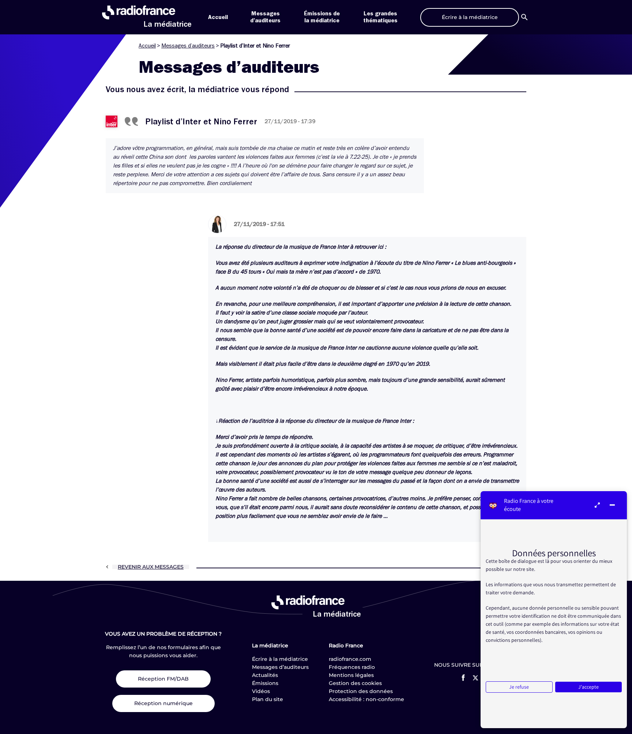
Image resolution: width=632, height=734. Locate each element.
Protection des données (361, 691)
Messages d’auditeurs (188, 46)
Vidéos (261, 691)
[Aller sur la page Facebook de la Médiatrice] (463, 677)
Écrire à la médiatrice (280, 659)
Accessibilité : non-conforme (366, 699)
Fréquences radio (352, 667)
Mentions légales (351, 675)
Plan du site (267, 699)
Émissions (265, 683)
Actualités (265, 675)
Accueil (218, 17)
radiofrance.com (350, 659)
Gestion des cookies (355, 683)
